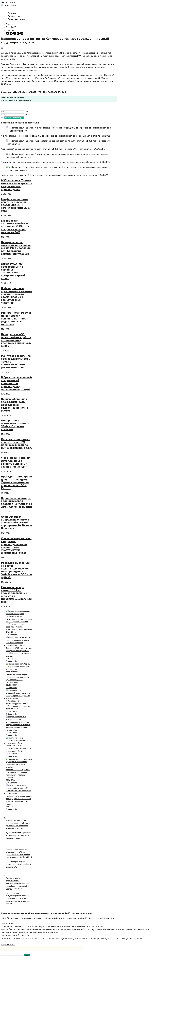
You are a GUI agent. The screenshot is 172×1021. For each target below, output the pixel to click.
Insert (27, 955)
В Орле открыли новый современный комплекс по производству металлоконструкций (16, 383)
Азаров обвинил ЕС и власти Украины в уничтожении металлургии (18, 727)
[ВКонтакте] (7, 33)
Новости (10, 30)
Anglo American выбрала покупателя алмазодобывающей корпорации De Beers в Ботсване (16, 522)
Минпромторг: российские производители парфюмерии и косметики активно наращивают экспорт (50, 136)
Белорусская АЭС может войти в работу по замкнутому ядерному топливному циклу (16, 340)
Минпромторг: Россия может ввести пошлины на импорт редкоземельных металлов (16, 318)
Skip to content (8, 2)
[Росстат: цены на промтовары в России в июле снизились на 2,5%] (19, 743)
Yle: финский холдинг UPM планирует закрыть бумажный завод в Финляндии (15, 462)
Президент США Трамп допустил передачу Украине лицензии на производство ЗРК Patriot (16, 482)
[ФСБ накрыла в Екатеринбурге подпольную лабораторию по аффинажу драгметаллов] (19, 698)
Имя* (27, 111)
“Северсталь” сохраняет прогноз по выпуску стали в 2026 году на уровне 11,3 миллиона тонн (47, 149)
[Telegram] (14, 33)
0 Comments (11, 635)
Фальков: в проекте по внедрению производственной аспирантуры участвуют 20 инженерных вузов (16, 545)
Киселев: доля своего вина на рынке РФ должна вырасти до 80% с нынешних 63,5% (16, 443)
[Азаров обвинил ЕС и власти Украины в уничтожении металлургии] (19, 722)
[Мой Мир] (18, 33)
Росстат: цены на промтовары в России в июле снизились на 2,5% (18, 748)
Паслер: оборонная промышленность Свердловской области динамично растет (14, 404)
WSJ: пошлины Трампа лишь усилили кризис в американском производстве (16, 185)
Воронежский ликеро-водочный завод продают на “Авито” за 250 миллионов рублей (16, 502)
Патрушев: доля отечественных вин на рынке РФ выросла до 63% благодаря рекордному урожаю (16, 248)
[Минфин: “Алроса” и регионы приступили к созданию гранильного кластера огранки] (19, 767)
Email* (27, 114)
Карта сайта (7, 923)
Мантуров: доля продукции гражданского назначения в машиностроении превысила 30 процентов (50, 162)
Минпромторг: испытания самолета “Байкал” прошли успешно (15, 425)
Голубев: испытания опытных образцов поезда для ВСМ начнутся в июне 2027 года (16, 205)
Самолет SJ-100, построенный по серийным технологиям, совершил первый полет (13, 271)
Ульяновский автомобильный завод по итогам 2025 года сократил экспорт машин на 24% (16, 226)
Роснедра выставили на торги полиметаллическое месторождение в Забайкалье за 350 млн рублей (16, 570)
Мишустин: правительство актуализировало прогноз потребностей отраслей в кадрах (17, 883)
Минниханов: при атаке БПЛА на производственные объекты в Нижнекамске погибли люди (16, 594)
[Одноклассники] (11, 33)
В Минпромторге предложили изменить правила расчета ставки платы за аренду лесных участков (16, 295)
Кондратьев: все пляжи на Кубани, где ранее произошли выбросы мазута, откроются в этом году (49, 175)
